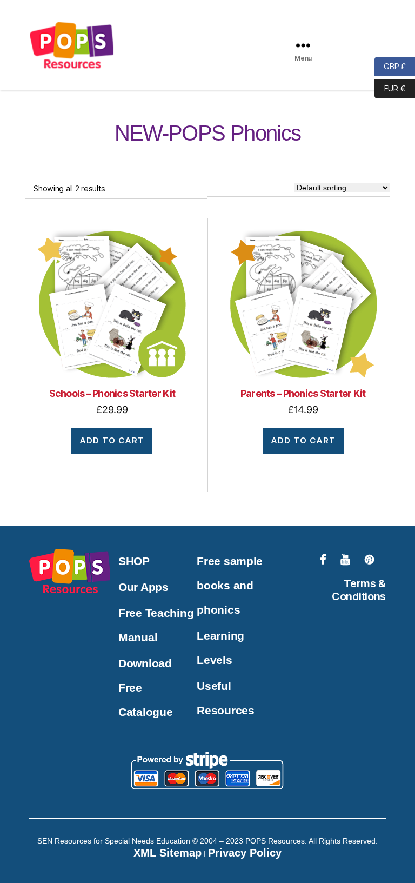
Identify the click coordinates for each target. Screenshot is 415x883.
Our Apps (143, 587)
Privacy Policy (245, 853)
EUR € (389, 87)
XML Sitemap (167, 853)
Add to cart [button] (111, 440)
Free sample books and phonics (230, 585)
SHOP (134, 561)
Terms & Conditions (359, 590)
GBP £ (390, 65)
